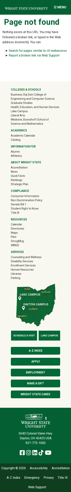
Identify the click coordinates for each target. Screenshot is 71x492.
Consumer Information (25, 196)
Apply (35, 361)
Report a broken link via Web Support (34, 55)
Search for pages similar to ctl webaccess (38, 51)
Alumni (21, 151)
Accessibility (39, 468)
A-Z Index (35, 350)
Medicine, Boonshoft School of (30, 119)
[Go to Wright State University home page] (26, 7)
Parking (15, 278)
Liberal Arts (18, 115)
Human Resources (22, 269)
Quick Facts (18, 175)
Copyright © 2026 (13, 468)
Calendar (16, 224)
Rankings (16, 180)
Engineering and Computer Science (33, 98)
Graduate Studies (22, 102)
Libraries (16, 273)
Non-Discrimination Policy (26, 200)
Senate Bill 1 (18, 204)
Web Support (37, 487)
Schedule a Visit (24, 335)
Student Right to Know (25, 208)
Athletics (22, 155)
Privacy (49, 477)
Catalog (16, 139)
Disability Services (22, 261)
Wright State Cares (35, 394)
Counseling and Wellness (26, 257)
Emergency (32, 477)
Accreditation (19, 167)
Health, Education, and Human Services (35, 107)
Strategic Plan (19, 184)
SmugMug (23, 241)
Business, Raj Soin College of (29, 94)
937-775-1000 (35, 443)
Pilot (13, 236)
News (14, 171)
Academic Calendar (23, 135)
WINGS (15, 245)
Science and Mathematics (27, 123)
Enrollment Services (23, 265)
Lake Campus (19, 111)
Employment (35, 372)
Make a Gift (35, 383)
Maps (14, 232)
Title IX (15, 212)
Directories (17, 228)
